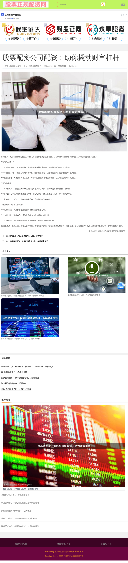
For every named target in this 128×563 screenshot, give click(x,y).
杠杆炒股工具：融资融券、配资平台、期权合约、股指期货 (27, 366)
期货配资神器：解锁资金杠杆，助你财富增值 (20, 526)
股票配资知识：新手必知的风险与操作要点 (20, 377)
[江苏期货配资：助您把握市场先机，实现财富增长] (30, 317)
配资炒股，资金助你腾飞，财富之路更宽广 (26, 236)
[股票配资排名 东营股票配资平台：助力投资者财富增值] (30, 275)
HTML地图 (79, 551)
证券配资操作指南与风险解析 (14, 383)
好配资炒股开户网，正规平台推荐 (16, 388)
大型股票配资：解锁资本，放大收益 (16, 510)
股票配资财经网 (70, 556)
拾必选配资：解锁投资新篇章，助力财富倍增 (20, 488)
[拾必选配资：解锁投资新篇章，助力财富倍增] (64, 445)
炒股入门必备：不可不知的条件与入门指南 (19, 518)
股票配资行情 (106, 544)
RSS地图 (70, 551)
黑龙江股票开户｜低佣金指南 (14, 372)
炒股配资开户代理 (63, 544)
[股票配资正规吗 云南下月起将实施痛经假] (97, 275)
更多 (123, 14)
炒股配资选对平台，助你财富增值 (15, 495)
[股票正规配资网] (25, 4)
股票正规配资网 (20, 544)
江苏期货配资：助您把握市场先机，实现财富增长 (29, 241)
